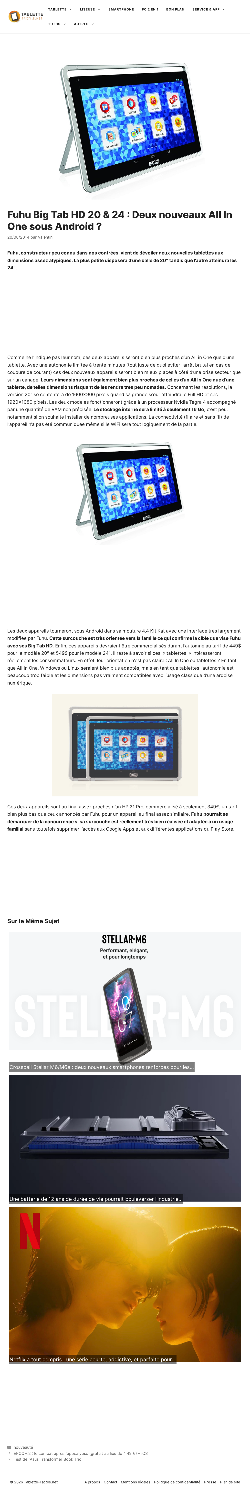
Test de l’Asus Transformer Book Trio (48, 1459)
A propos (92, 1482)
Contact (110, 1482)
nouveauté (23, 1447)
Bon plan (175, 9)
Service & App (206, 9)
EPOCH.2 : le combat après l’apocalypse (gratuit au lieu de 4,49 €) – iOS (81, 1453)
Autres (81, 24)
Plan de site (230, 1482)
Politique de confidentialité (177, 1482)
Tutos (54, 24)
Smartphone (121, 9)
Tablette (57, 9)
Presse (210, 1482)
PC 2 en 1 (150, 9)
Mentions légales (135, 1482)
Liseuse (87, 9)
